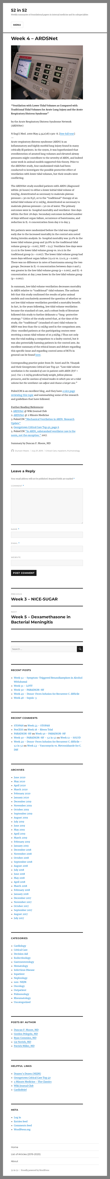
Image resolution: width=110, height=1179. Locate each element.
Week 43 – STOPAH (39, 725)
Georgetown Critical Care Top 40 (32, 1077)
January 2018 (21, 894)
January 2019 (21, 845)
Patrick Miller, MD (24, 1045)
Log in (17, 1117)
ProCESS (18, 729)
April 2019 (19, 833)
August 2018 (21, 865)
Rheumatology (22, 998)
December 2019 (22, 801)
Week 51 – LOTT (23, 685)
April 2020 (20, 785)
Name (15, 529)
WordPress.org (22, 1129)
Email (15, 543)
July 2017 (19, 918)
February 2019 (22, 841)
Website (16, 557)
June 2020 (19, 777)
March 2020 (21, 789)
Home (14, 1147)
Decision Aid (21, 953)
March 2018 (20, 886)
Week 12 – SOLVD (70, 737)
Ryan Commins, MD (25, 1037)
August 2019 (21, 817)
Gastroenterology (24, 961)
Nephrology (20, 978)
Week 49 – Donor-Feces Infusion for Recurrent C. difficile (46, 693)
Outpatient (20, 990)
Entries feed (21, 1121)
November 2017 (23, 902)
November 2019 (23, 805)
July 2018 (19, 869)
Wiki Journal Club (24, 1085)
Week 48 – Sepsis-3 (25, 697)
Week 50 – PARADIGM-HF (29, 689)
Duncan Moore (22, 451)
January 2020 (21, 797)
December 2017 (22, 898)
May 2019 (19, 829)
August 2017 (21, 914)
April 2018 (19, 881)
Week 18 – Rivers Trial (40, 729)
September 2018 (23, 861)
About (14, 1161)
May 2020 (19, 781)
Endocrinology (22, 957)
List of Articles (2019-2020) (26, 1154)
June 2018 (19, 873)
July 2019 (19, 821)
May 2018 (19, 877)
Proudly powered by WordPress (35, 1170)
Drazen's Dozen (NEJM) (27, 1073)
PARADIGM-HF (22, 733)
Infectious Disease (24, 970)
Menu (17, 25)
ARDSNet (18, 411)
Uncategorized (22, 1002)
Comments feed (23, 1125)
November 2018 (23, 853)
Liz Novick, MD (22, 1041)
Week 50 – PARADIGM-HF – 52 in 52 (35, 737)
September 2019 (23, 813)
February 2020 (22, 793)
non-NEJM (20, 982)
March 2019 (20, 837)
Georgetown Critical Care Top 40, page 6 (36, 427)
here (38, 354)
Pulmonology (73, 451)
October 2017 (21, 906)
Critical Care (51, 451)
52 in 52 (19, 10)
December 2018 (22, 849)
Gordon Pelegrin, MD (26, 1033)
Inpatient (62, 451)
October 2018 (21, 857)
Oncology (19, 986)
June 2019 (19, 825)
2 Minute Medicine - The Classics (33, 1081)
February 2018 (22, 890)
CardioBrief (20, 1089)
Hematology (21, 965)
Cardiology (20, 945)
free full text (67, 133)
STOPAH (18, 725)
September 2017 (23, 910)
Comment (17, 486)
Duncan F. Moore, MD (26, 1029)
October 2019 (21, 809)
